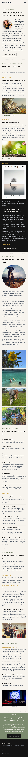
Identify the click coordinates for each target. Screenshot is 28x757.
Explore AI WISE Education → (8, 115)
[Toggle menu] (25, 2)
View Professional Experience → (9, 643)
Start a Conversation (9, 54)
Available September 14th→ (11, 248)
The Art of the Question (6, 750)
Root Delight (13, 747)
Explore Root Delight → (7, 158)
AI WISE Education (6, 747)
